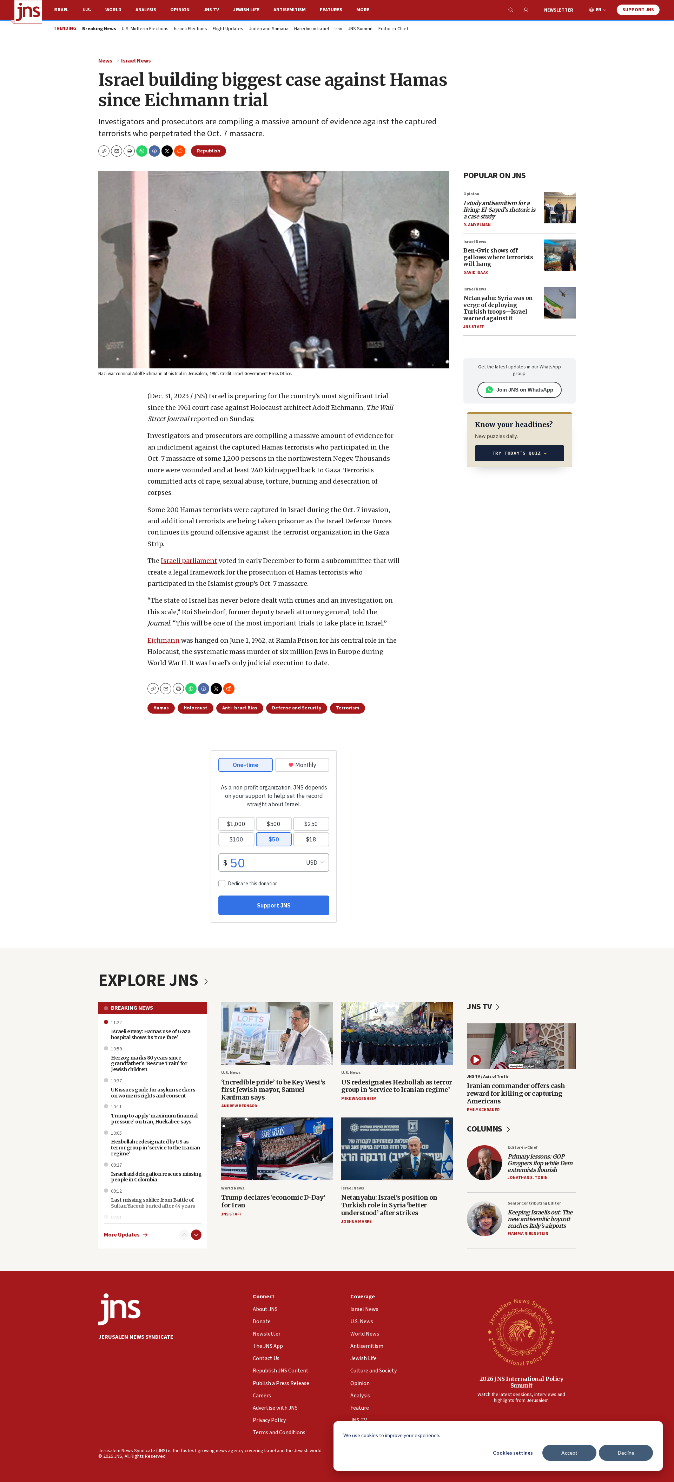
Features (331, 9)
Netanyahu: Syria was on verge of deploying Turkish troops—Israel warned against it (498, 308)
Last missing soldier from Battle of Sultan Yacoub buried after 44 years (153, 1203)
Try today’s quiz (520, 453)
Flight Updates (228, 29)
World (113, 9)
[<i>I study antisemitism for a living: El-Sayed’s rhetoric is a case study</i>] (560, 207)
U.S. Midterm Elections (145, 29)
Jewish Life (246, 9)
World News (232, 1188)
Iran (338, 29)
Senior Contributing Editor (534, 1203)
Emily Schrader (483, 1110)
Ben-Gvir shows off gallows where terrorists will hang (498, 257)
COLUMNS (485, 1129)
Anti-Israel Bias (239, 708)
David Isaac (475, 273)
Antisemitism (289, 9)
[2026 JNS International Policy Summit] (521, 1331)
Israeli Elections (190, 29)
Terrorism (347, 708)
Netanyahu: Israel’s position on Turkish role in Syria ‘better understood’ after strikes (389, 1205)
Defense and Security (296, 708)
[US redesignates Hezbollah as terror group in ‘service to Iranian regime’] (397, 1033)
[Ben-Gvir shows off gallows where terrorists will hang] (560, 255)
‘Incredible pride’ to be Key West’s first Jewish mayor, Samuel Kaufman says (273, 1089)
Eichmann (163, 640)
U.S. (86, 9)
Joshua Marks (356, 1222)
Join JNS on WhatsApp (524, 390)
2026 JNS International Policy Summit (521, 1382)
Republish (208, 151)
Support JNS (638, 9)
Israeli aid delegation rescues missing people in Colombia (156, 1177)
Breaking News (132, 1008)
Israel (60, 9)
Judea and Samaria (269, 29)
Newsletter (558, 10)
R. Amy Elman (477, 225)
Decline (626, 1453)
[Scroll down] (196, 1234)
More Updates (122, 1235)
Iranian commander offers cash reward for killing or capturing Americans (516, 1093)
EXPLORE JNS (149, 980)
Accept (569, 1453)
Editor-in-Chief (393, 29)
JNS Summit (360, 29)
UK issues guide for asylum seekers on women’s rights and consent (153, 1093)
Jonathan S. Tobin (528, 1178)
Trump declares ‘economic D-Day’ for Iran (273, 1201)
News (105, 61)
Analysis (146, 9)
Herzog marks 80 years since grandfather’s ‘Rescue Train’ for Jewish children (149, 1064)
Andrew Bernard (239, 1106)
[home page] (28, 12)
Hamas (161, 708)
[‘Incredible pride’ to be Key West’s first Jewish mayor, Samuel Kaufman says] (277, 1033)
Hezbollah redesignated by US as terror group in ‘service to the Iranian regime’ (155, 1148)
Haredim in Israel (311, 29)
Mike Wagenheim (359, 1099)
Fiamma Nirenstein (528, 1234)
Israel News (136, 61)
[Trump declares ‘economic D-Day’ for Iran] (277, 1148)
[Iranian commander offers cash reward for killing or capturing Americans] (521, 1046)
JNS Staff (473, 327)
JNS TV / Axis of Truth (487, 1077)
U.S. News (230, 1073)
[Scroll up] (184, 1234)
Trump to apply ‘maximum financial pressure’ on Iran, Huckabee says (154, 1119)
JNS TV (211, 9)
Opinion (180, 9)
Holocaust (195, 708)
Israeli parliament (189, 561)
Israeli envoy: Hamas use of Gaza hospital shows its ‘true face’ (150, 1034)
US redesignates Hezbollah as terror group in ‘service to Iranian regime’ (396, 1086)
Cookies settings (513, 1453)
